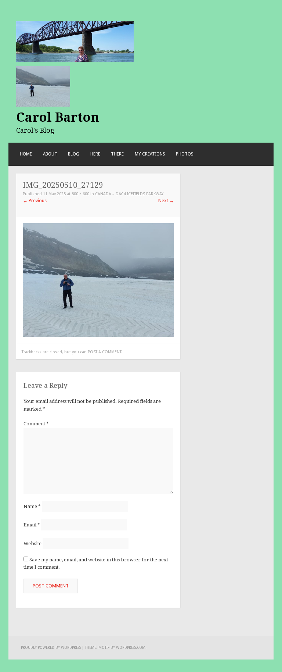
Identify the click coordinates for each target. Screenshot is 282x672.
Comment (36, 423)
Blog (73, 154)
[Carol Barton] (75, 41)
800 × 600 (80, 194)
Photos (185, 154)
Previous (35, 200)
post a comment (104, 352)
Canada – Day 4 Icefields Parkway (129, 194)
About (50, 154)
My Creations (150, 154)
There (117, 154)
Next (166, 200)
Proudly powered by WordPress (51, 648)
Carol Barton (57, 117)
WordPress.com (130, 648)
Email (32, 525)
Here (95, 154)
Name (32, 506)
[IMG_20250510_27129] (98, 279)
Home (26, 154)
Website (32, 543)
